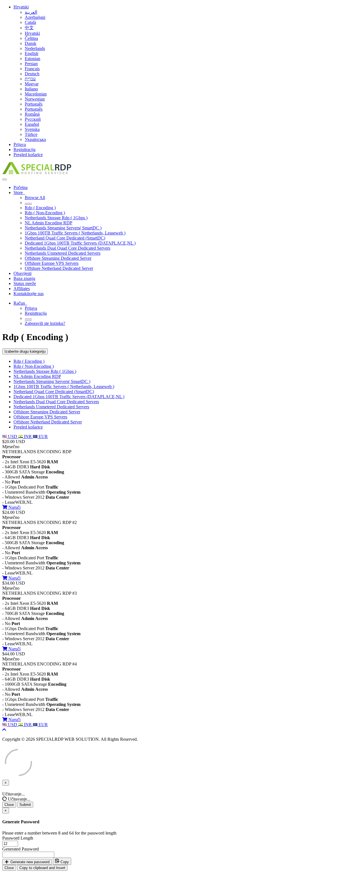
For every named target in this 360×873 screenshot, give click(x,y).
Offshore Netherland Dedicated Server (59, 268)
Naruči (14, 507)
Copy (64, 862)
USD (12, 436)
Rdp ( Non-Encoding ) (45, 212)
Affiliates (22, 288)
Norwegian (35, 99)
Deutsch (32, 73)
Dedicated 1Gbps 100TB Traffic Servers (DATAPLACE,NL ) (80, 243)
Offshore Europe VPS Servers (51, 263)
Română (32, 114)
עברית (30, 78)
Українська (35, 139)
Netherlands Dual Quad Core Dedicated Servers (67, 248)
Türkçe (31, 134)
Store (19, 192)
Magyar (32, 83)
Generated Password (20, 849)
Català (30, 22)
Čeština (31, 38)
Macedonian (36, 94)
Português (33, 104)
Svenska (32, 129)
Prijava (20, 144)
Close (9, 805)
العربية (31, 12)
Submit (25, 805)
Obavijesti (23, 273)
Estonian (32, 58)
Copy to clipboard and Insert (42, 868)
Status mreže (25, 283)
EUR (42, 436)
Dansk (30, 43)
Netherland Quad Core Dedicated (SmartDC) (65, 238)
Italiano (31, 88)
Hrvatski (21, 6)
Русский (33, 119)
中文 (29, 27)
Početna (21, 187)
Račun (20, 303)
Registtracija (24, 149)
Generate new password (29, 862)
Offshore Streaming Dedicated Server (58, 258)
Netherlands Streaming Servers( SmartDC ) (63, 227)
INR (28, 436)
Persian (31, 63)
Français (32, 68)
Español (32, 124)
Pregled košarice (28, 154)
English (31, 53)
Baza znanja (24, 278)
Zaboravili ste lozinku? (45, 323)
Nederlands (35, 48)
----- (28, 202)
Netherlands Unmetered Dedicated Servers (62, 253)
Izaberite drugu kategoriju (25, 351)
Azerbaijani (35, 17)
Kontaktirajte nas (29, 293)
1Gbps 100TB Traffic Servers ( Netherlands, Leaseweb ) (75, 233)
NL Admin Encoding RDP (48, 222)
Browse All (35, 197)
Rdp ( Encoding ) (40, 207)
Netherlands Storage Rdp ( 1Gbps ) (56, 217)
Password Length (17, 838)
